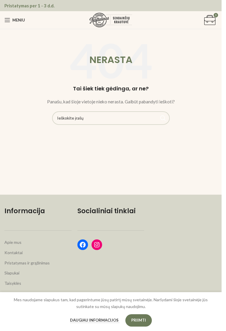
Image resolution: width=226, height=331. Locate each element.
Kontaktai (13, 252)
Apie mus (12, 242)
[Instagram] (97, 244)
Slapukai (11, 272)
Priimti (138, 320)
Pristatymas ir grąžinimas (27, 262)
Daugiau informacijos (94, 320)
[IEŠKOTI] (163, 118)
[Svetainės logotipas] (110, 19)
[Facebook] (82, 244)
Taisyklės (12, 283)
